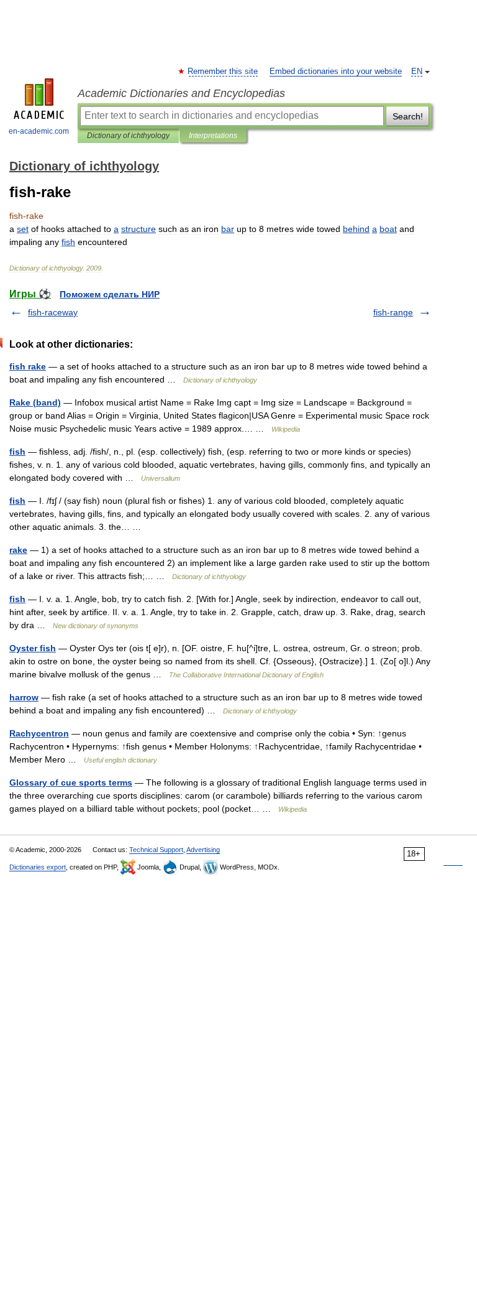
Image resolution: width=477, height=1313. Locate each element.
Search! (408, 116)
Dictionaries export (37, 867)
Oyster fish (32, 648)
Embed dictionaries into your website (336, 71)
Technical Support (156, 849)
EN (416, 71)
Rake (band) (35, 402)
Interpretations (213, 135)
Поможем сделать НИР (110, 294)
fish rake (27, 366)
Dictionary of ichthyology (128, 135)
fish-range (393, 312)
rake (18, 550)
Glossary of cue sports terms (70, 782)
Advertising (203, 849)
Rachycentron (39, 733)
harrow (24, 697)
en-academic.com (39, 131)
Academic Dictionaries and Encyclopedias (181, 93)
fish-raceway (53, 312)
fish (17, 452)
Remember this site (223, 71)
